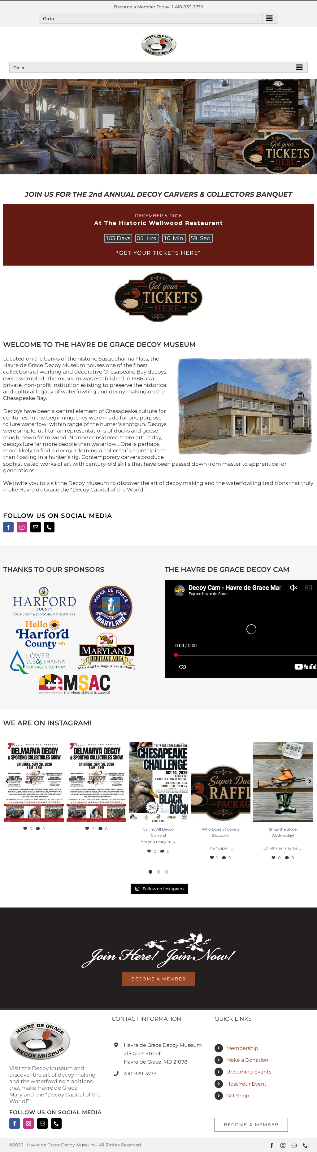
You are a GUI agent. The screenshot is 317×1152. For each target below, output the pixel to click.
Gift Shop (237, 1096)
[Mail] (42, 1123)
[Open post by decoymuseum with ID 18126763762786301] (96, 782)
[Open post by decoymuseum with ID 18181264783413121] (220, 782)
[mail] (35, 527)
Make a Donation (247, 1060)
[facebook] (8, 527)
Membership (242, 1048)
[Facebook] (14, 1123)
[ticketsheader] (158, 273)
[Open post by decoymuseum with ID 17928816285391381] (283, 782)
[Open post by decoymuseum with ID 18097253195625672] (34, 782)
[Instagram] (28, 1123)
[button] (7, 781)
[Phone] (56, 1123)
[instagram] (22, 527)
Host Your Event (246, 1084)
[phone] (49, 527)
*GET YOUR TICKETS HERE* (158, 253)
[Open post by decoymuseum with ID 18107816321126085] (159, 782)
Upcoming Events (248, 1072)
